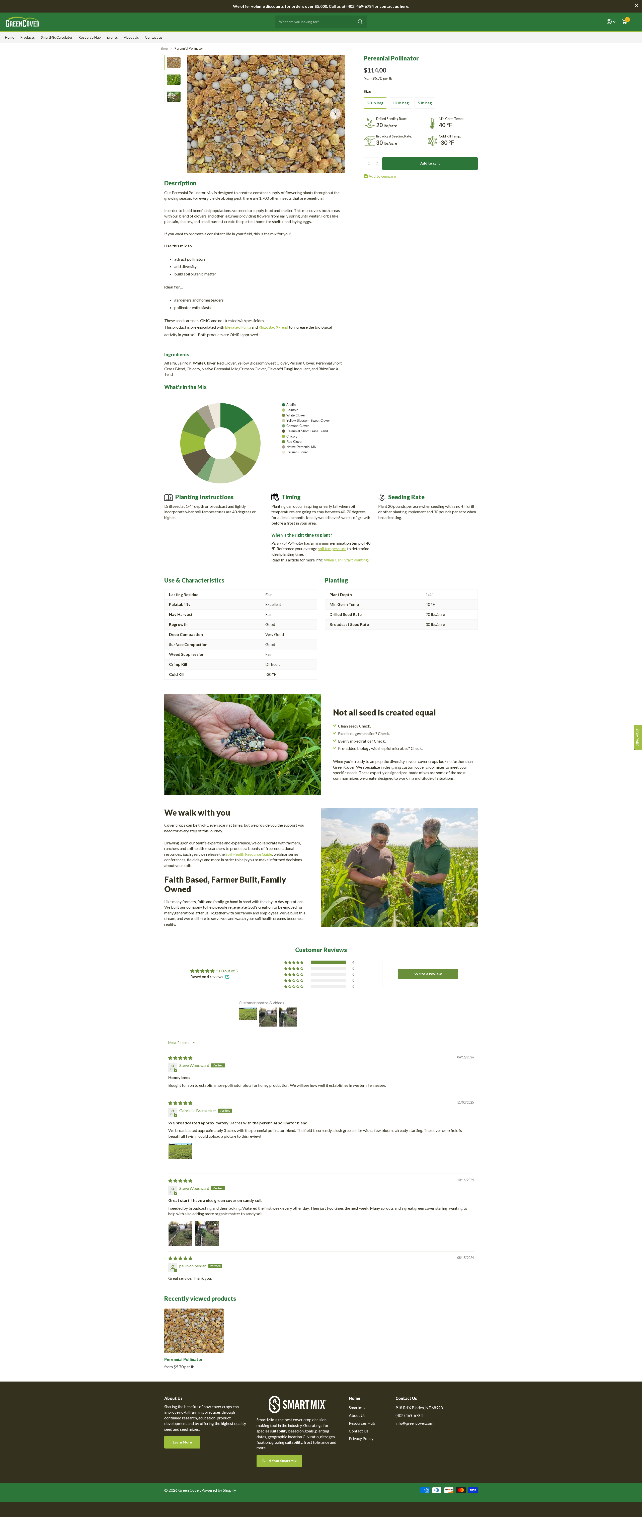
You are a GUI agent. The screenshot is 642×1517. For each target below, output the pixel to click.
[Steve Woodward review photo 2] (207, 1232)
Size (367, 91)
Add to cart (430, 163)
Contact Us (358, 1430)
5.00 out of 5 (227, 970)
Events (112, 37)
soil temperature (332, 548)
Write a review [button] (428, 973)
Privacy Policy (361, 1438)
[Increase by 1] (378, 159)
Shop (164, 48)
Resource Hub (89, 37)
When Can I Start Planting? (347, 559)
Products (27, 37)
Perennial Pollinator (183, 1359)
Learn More (182, 1442)
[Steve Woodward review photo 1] (180, 1232)
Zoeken (360, 22)
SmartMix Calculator (56, 37)
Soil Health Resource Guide (248, 854)
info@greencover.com (414, 1423)
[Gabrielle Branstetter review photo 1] (180, 1155)
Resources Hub (362, 1423)
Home (9, 37)
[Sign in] (611, 21)
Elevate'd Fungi (238, 327)
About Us (131, 37)
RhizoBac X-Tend (273, 327)
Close (636, 5)
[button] (335, 114)
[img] (180, 1057)
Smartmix (357, 1407)
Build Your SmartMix (279, 1461)
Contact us (154, 37)
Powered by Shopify (218, 1490)
